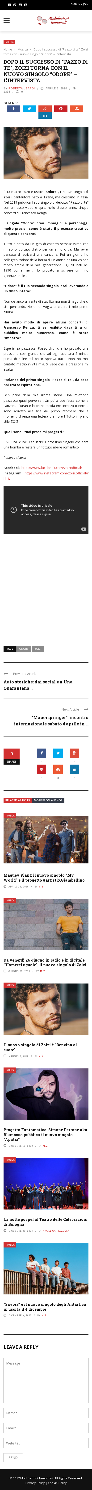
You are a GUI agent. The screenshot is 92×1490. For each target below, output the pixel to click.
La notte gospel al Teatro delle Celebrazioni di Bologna (46, 1222)
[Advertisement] (46, 587)
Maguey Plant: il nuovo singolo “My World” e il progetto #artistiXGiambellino (44, 878)
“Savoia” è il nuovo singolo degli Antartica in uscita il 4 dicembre (45, 1307)
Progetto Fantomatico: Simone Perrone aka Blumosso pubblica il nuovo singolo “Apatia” (45, 1134)
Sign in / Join (79, 4)
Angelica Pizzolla (56, 1230)
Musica (9, 42)
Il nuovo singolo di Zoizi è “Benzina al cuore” (40, 1047)
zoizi (37, 648)
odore (23, 648)
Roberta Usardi (21, 88)
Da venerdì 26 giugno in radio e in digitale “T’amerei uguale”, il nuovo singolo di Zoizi (45, 962)
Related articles (17, 800)
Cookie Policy (57, 1483)
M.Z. (42, 886)
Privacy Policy (35, 1483)
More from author (48, 800)
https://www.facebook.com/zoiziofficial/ (51, 467)
